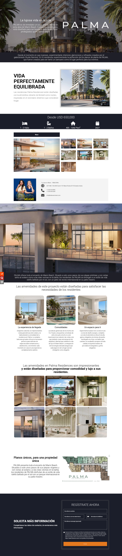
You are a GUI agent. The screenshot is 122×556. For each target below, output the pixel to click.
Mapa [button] (36, 135)
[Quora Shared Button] (2, 278)
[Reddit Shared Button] (2, 274)
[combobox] (88, 517)
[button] (17, 155)
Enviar (85, 544)
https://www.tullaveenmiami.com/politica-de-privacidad (79, 538)
